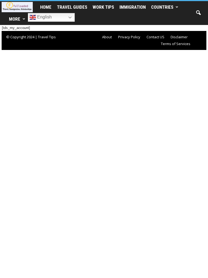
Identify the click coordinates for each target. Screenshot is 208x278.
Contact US (155, 36)
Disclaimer (179, 36)
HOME (45, 7)
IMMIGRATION (132, 7)
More (14, 19)
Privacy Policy (129, 36)
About (107, 36)
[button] (198, 13)
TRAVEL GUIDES (72, 7)
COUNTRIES (162, 7)
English (44, 17)
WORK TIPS (103, 7)
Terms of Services (175, 43)
